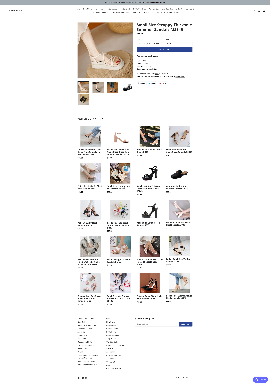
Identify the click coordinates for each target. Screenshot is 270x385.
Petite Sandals (112, 9)
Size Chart (82, 339)
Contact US (148, 12)
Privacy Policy (83, 349)
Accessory (106, 12)
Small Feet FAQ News (86, 361)
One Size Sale (167, 9)
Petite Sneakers (139, 9)
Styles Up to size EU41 (185, 9)
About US (81, 332)
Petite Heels (99, 9)
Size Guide (95, 12)
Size (138, 40)
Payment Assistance (121, 12)
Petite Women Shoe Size (87, 365)
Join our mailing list (144, 318)
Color (167, 40)
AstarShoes (14, 10)
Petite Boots (126, 9)
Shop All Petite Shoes (86, 319)
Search (159, 12)
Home (78, 9)
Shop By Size (153, 9)
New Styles (87, 9)
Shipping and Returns (86, 342)
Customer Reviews (171, 12)
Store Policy (137, 12)
